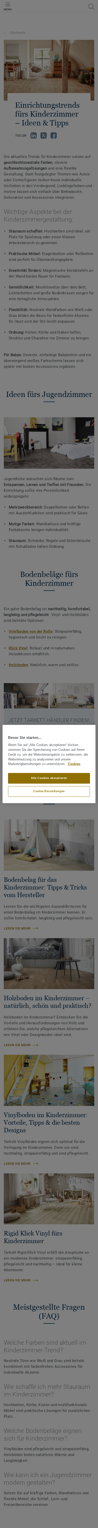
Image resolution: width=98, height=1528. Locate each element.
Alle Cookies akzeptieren (49, 778)
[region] (49, 764)
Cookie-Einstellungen (49, 791)
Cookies (74, 764)
